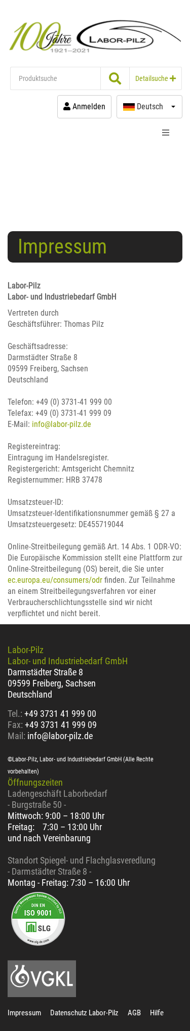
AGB (134, 1012)
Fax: (15, 724)
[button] (149, 106)
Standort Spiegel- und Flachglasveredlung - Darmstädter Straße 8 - (82, 866)
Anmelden (87, 106)
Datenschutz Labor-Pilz (84, 1012)
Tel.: (16, 713)
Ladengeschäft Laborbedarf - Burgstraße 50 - (57, 799)
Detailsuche (152, 78)
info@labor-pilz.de (61, 424)
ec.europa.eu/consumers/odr (55, 580)
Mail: (16, 736)
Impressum (24, 1012)
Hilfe (157, 1012)
